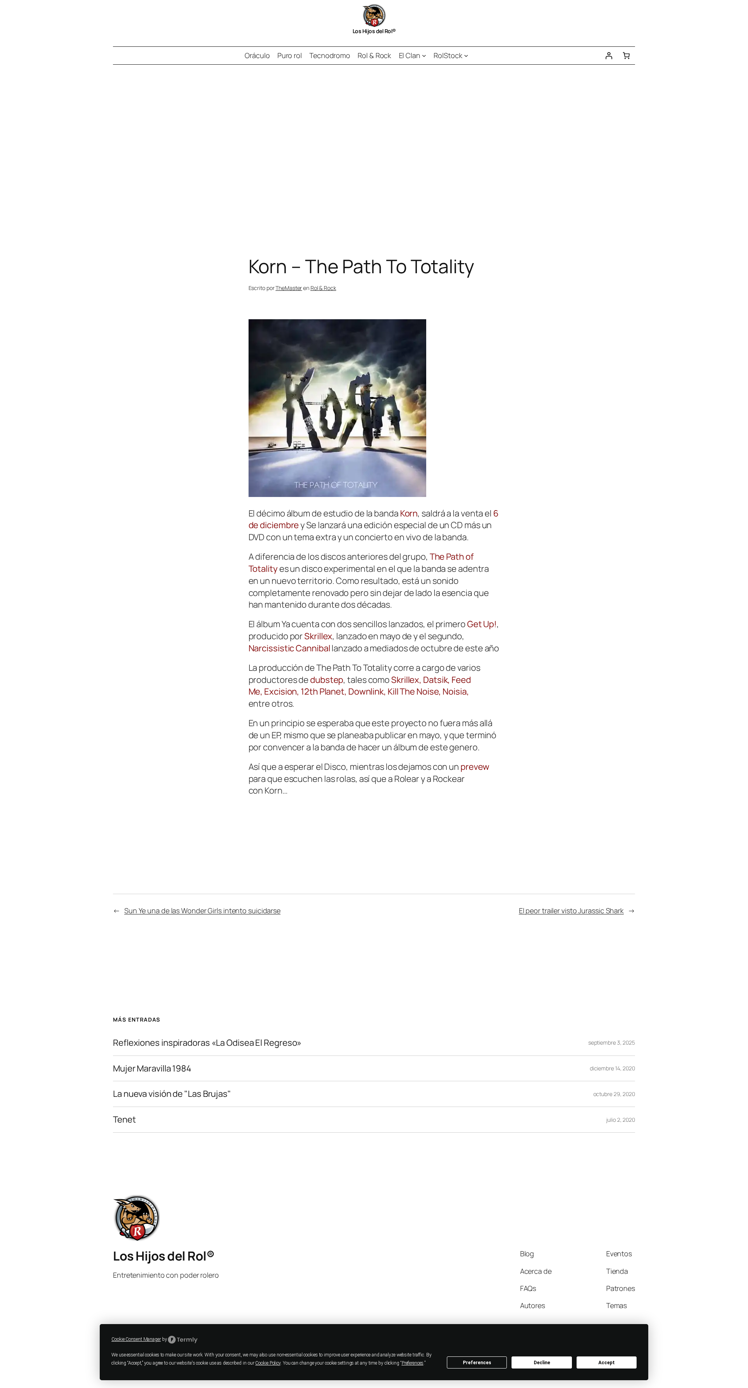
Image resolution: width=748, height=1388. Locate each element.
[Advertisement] (374, 146)
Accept (606, 1362)
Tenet (124, 1120)
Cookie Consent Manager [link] (136, 1339)
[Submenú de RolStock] (466, 55)
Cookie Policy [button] (267, 1363)
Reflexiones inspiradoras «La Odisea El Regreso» (207, 1043)
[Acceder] (608, 55)
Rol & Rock (323, 288)
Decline (542, 1362)
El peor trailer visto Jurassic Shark (571, 910)
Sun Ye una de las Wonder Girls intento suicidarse (202, 910)
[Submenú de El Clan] (424, 55)
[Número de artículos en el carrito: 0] (626, 55)
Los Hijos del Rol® (374, 31)
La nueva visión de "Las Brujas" (172, 1094)
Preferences (477, 1362)
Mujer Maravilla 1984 (152, 1068)
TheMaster (288, 288)
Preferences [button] (412, 1363)
